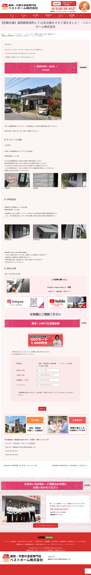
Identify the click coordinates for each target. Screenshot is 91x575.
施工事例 (35, 16)
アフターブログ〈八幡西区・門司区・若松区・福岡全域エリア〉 (41, 34)
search (82, 16)
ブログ (60, 16)
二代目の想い (39, 541)
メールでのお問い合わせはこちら (46, 525)
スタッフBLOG (80, 541)
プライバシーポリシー (57, 544)
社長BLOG (71, 541)
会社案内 (13, 541)
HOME (2, 34)
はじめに (23, 16)
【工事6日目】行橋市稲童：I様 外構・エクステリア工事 (19, 465)
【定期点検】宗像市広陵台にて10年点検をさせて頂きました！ (70, 465)
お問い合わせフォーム (42, 544)
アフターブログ (18, 34)
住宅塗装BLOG (29, 544)
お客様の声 (48, 16)
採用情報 (47, 541)
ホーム (12, 16)
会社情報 (71, 16)
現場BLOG (20, 544)
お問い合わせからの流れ (25, 541)
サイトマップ (70, 544)
